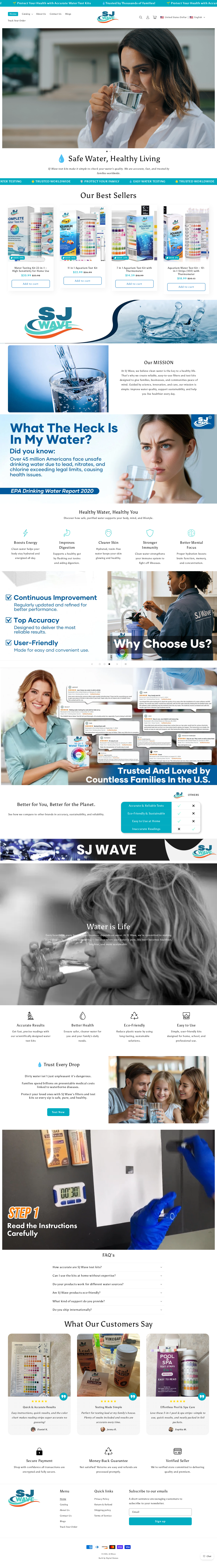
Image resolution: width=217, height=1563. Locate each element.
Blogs (63, 1521)
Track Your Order (69, 1527)
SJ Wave (112, 1554)
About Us (65, 1510)
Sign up (160, 1521)
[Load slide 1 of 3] (99, 664)
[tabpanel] (108, 88)
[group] (108, 1190)
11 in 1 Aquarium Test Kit (83, 267)
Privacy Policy (101, 1499)
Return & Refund (103, 1504)
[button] (27, 14)
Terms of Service (103, 1515)
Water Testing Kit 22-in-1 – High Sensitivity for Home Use (30, 269)
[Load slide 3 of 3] (109, 664)
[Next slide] (117, 664)
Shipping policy (102, 1510)
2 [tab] (110, 151)
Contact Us (66, 1515)
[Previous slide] (91, 664)
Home (63, 1499)
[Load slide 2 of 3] (104, 664)
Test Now (58, 1112)
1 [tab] (106, 151)
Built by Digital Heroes (108, 1558)
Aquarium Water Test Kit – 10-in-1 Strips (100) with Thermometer (186, 271)
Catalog (64, 1504)
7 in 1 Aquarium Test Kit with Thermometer (134, 269)
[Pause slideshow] (125, 664)
